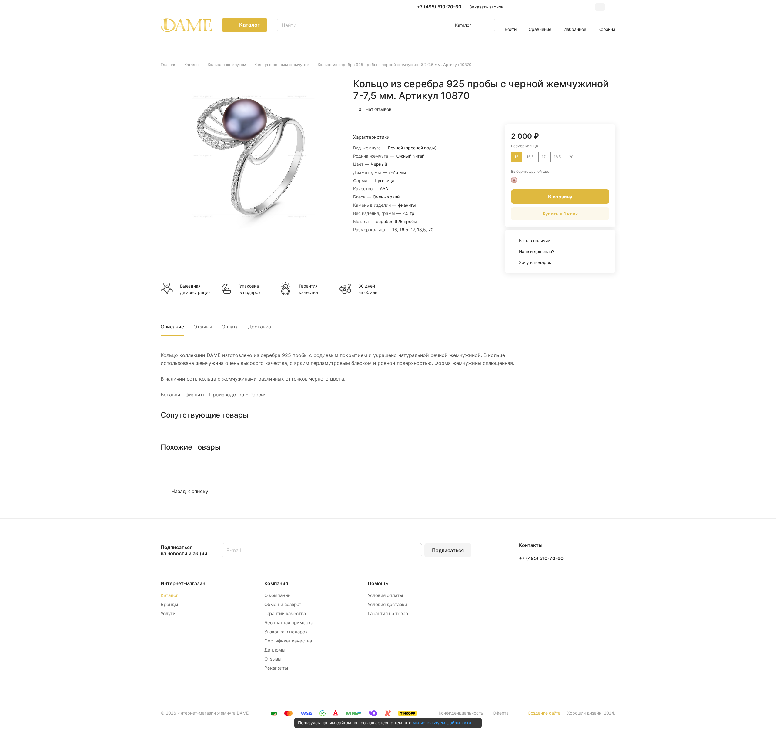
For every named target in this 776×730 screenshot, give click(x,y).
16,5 (530, 157)
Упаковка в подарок (250, 289)
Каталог (169, 595)
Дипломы (274, 650)
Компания (276, 583)
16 (516, 157)
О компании (277, 595)
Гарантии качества (285, 613)
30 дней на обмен (367, 289)
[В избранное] (582, 108)
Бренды (169, 604)
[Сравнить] (596, 108)
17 (544, 157)
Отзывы (202, 327)
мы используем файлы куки (442, 722)
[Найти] (487, 25)
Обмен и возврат (282, 604)
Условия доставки (387, 604)
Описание (172, 327)
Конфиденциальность (461, 712)
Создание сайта (544, 712)
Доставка (259, 327)
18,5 (557, 157)
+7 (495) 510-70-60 (439, 7)
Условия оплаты (385, 595)
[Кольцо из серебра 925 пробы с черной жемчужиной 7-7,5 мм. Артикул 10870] (252, 156)
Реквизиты (276, 668)
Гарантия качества (308, 289)
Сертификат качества (288, 641)
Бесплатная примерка (288, 622)
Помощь (378, 583)
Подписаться (448, 550)
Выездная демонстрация (195, 289)
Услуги (168, 613)
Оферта (501, 712)
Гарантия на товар (388, 613)
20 (571, 157)
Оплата (230, 327)
